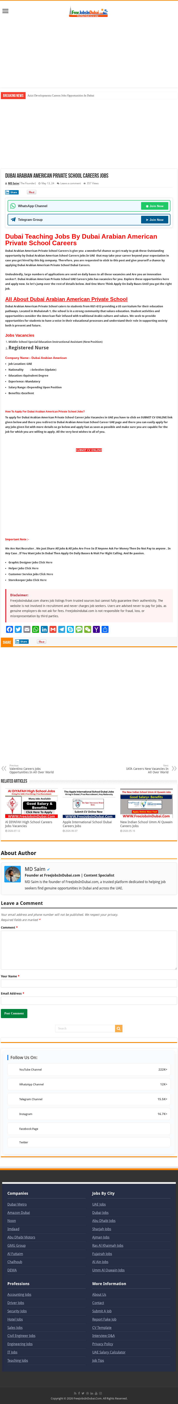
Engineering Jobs (20, 1344)
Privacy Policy (102, 1344)
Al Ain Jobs (100, 1262)
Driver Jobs (15, 1303)
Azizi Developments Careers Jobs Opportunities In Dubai (60, 95)
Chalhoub (14, 1262)
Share (13, 192)
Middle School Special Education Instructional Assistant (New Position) (55, 341)
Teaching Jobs (17, 1360)
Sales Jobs (15, 1328)
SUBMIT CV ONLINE (89, 450)
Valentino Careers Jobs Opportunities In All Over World (32, 769)
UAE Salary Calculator (108, 1352)
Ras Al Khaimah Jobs (107, 1245)
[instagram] (100, 1393)
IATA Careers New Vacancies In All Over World (147, 769)
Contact (98, 1303)
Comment (9, 927)
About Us (99, 1294)
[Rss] (75, 1393)
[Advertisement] (89, 52)
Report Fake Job (104, 1319)
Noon (11, 1221)
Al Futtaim (15, 1254)
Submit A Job (102, 1311)
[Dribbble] (87, 1393)
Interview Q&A (103, 1336)
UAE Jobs (99, 1204)
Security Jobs (17, 1311)
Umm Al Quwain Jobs (108, 1270)
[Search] (118, 1028)
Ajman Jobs (100, 1237)
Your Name (10, 976)
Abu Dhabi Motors (21, 1237)
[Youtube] (96, 1393)
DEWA (12, 1270)
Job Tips (98, 1360)
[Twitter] (83, 1393)
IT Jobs (12, 1352)
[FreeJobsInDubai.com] (89, 10)
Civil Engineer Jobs (21, 1336)
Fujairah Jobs (102, 1254)
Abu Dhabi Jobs (103, 1221)
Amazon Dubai (18, 1213)
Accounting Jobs (19, 1294)
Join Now (154, 206)
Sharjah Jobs (101, 1229)
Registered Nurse (28, 347)
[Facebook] (79, 1393)
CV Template (102, 1328)
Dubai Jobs (100, 1213)
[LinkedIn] (92, 1393)
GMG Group (16, 1245)
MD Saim (13, 183)
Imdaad (13, 1229)
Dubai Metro (17, 1204)
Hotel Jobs (15, 1319)
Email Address (12, 993)
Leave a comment (70, 183)
